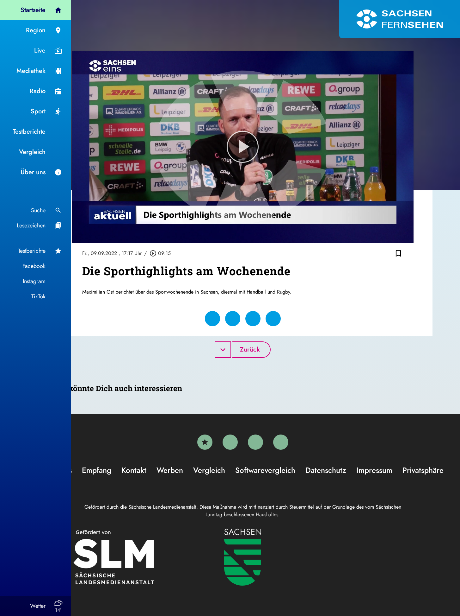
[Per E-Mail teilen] (273, 318)
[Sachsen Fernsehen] (399, 19)
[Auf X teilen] (232, 318)
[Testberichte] (204, 442)
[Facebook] (230, 442)
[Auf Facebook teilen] (212, 318)
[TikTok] (280, 442)
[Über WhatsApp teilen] (253, 318)
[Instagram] (255, 442)
